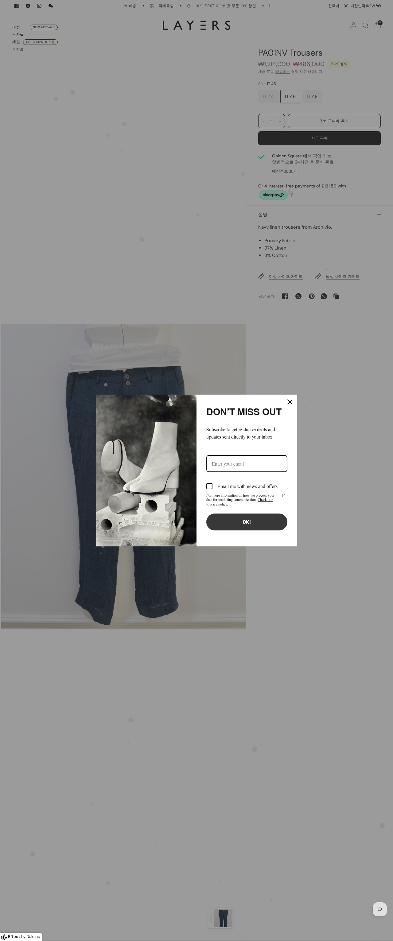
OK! (247, 522)
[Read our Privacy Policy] (283, 495)
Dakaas (33, 936)
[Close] (289, 402)
